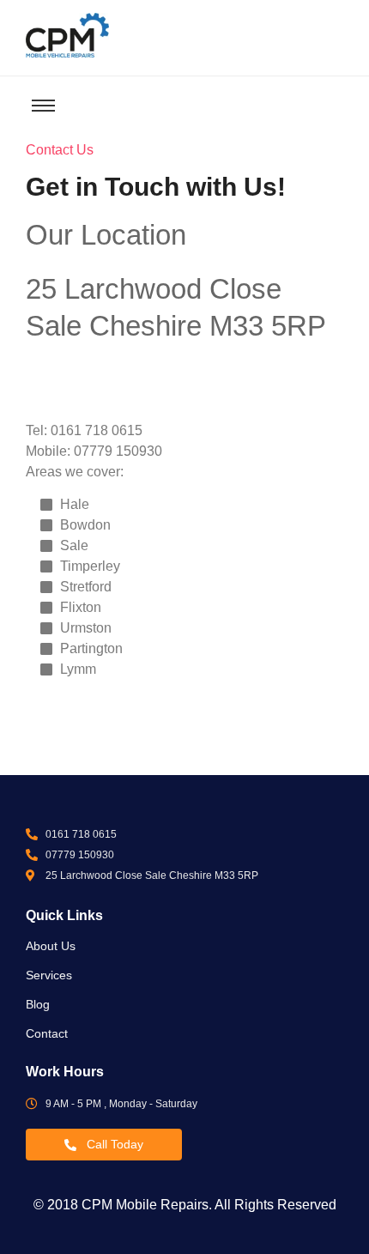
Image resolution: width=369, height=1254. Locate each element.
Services (49, 975)
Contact (47, 1033)
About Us (51, 946)
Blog (38, 1004)
